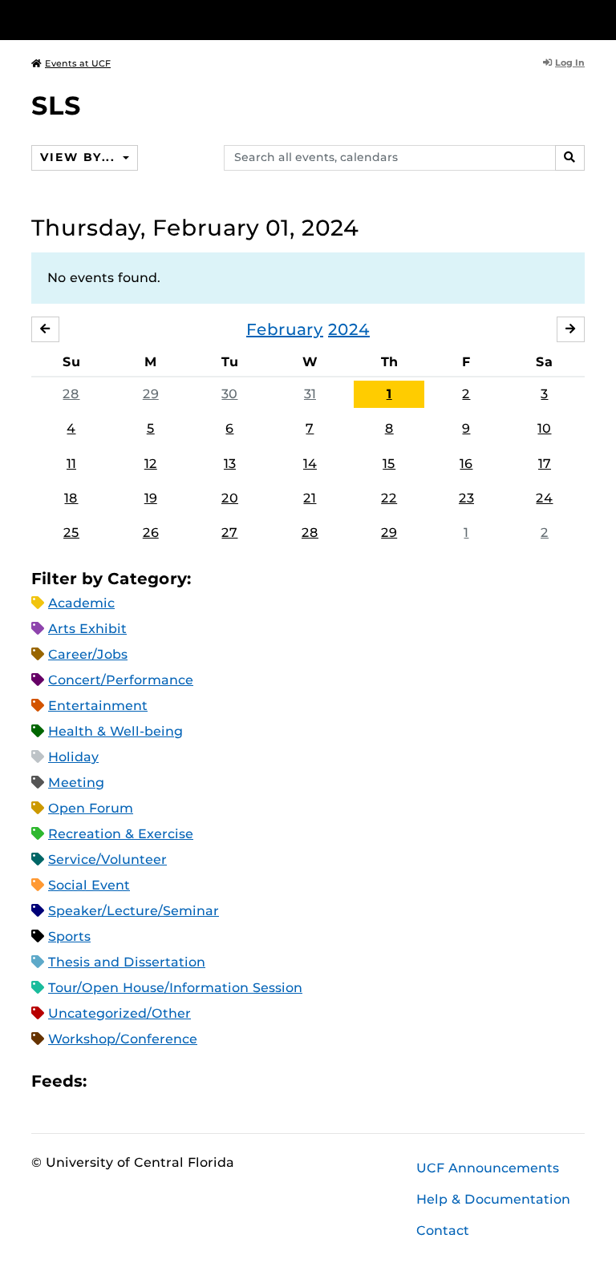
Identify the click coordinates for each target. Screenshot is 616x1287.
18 (71, 498)
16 (466, 463)
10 (544, 428)
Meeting (76, 782)
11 (71, 463)
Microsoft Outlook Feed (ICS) (134, 1081)
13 (230, 463)
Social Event (89, 885)
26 (151, 532)
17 (544, 463)
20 (229, 498)
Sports (69, 936)
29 (151, 393)
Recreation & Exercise (120, 833)
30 (229, 393)
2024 (349, 329)
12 (150, 463)
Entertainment (98, 705)
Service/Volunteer (107, 859)
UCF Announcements (487, 1168)
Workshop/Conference (122, 1039)
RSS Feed (162, 1081)
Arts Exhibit (87, 628)
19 (150, 498)
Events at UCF (78, 63)
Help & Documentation (493, 1199)
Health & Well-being (115, 731)
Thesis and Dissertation (126, 962)
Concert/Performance (120, 680)
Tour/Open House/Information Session (175, 987)
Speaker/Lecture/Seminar (133, 910)
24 (544, 498)
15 (389, 463)
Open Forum (90, 808)
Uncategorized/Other (119, 1013)
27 (229, 532)
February (284, 329)
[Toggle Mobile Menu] (581, 19)
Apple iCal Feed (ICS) (107, 1081)
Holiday (73, 757)
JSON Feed (216, 1081)
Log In (570, 62)
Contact (442, 1230)
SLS (56, 105)
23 (466, 498)
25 (71, 532)
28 (71, 393)
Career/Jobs (88, 654)
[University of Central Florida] (138, 19)
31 (310, 393)
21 (309, 498)
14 (310, 463)
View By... (79, 157)
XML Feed (189, 1081)
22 (389, 498)
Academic (81, 603)
